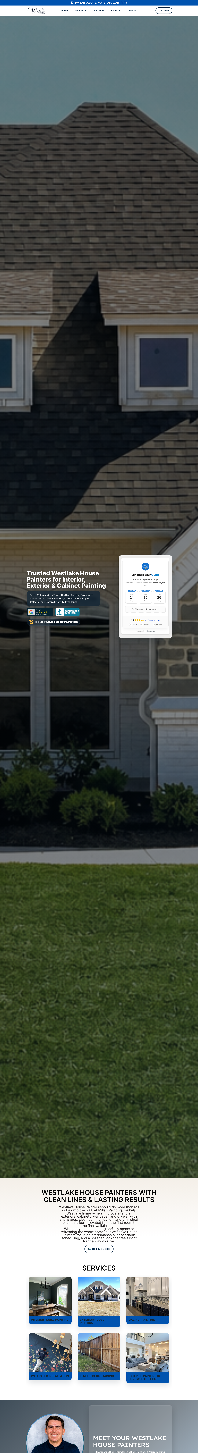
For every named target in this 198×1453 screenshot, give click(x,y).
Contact (132, 10)
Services (79, 10)
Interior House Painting (50, 1319)
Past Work (99, 10)
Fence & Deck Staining (97, 1376)
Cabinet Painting (142, 1319)
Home (64, 10)
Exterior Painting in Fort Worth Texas (144, 1377)
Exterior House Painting (92, 1321)
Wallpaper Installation (50, 1376)
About (114, 10)
